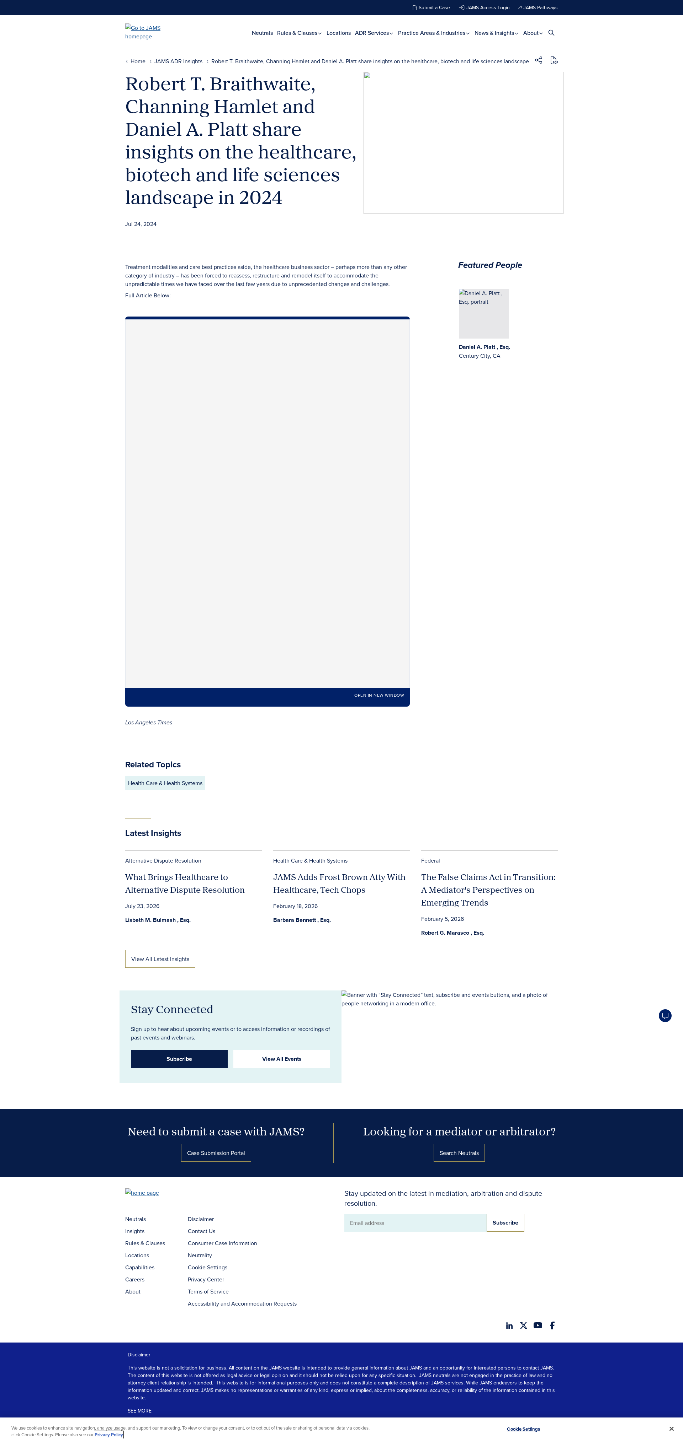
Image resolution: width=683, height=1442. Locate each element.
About (531, 33)
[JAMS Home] (153, 31)
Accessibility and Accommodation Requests (242, 1303)
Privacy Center (206, 1279)
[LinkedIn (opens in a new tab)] (509, 1325)
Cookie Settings (207, 1267)
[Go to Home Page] (153, 1193)
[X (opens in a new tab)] (523, 1325)
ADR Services (372, 33)
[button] (538, 61)
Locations (339, 33)
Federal (430, 860)
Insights (134, 1231)
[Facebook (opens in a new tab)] (552, 1325)
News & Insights (495, 33)
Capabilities (139, 1267)
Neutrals (262, 33)
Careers (134, 1279)
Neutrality (200, 1255)
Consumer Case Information (222, 1243)
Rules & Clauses (298, 33)
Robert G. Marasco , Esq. (452, 933)
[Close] (671, 1429)
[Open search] (551, 32)
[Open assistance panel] (665, 1015)
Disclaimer (201, 1219)
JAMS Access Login (488, 7)
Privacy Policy (109, 1434)
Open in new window (379, 695)
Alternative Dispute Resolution (163, 860)
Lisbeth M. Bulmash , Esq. (158, 920)
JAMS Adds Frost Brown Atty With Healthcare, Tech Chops (339, 883)
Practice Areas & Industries (432, 33)
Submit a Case (434, 7)
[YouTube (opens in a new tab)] (538, 1325)
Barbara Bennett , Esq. (302, 920)
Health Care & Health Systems (165, 783)
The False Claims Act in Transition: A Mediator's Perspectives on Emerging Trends (488, 889)
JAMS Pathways (540, 7)
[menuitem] (262, 32)
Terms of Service (208, 1291)
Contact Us (201, 1231)
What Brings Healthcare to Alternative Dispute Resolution (185, 883)
